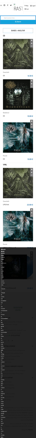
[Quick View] (31, 43)
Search (19, 22)
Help (26, 6)
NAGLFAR (21, 30)
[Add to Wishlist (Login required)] (31, 46)
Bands (13, 30)
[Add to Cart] (31, 40)
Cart (27, 9)
